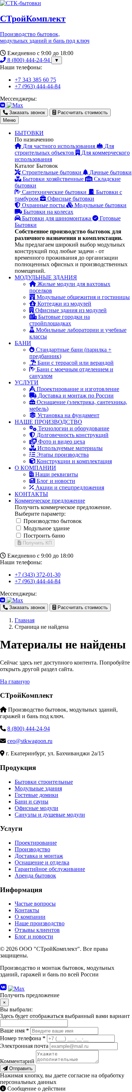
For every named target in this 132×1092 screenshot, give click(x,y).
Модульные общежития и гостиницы (82, 297)
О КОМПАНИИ (35, 468)
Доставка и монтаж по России (75, 395)
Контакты (27, 910)
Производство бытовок (52, 521)
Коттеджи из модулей (63, 304)
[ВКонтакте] (3, 105)
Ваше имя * (14, 1030)
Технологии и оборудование (73, 428)
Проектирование (36, 843)
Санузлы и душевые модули (50, 815)
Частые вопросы (35, 904)
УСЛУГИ (26, 382)
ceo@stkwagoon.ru (29, 741)
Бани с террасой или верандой (75, 363)
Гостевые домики (36, 795)
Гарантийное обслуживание (50, 869)
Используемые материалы (69, 448)
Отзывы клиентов (37, 930)
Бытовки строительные (44, 782)
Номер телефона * (22, 1038)
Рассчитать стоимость (82, 112)
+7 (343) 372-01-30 (37, 575)
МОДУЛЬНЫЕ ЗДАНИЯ (46, 277)
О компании (30, 917)
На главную (15, 681)
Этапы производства (62, 455)
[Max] (15, 105)
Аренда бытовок (35, 875)
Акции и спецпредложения (69, 487)
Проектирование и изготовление (77, 389)
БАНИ (23, 343)
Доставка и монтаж (39, 856)
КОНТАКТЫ (31, 494)
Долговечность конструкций (72, 435)
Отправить (20, 1068)
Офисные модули (36, 808)
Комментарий (17, 1061)
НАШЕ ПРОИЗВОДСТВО (48, 422)
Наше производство (40, 923)
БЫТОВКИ (29, 133)
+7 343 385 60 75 (35, 80)
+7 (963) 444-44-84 (37, 86)
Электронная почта (24, 1046)
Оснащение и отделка (42, 862)
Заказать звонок (26, 112)
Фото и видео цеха (61, 441)
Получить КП (36, 543)
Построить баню (44, 536)
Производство (32, 849)
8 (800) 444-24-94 (28, 60)
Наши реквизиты (56, 474)
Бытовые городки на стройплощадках (59, 320)
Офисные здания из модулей (70, 310)
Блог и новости (55, 481)
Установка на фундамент (67, 415)
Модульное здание (46, 528)
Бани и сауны (31, 801)
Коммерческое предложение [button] (50, 500)
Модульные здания (38, 788)
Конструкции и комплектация (73, 461)
